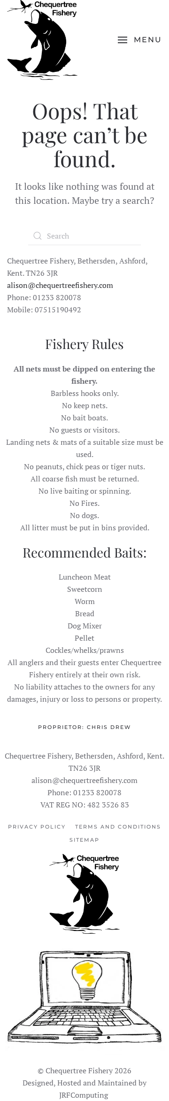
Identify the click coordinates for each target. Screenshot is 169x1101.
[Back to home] (42, 40)
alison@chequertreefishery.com (60, 285)
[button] (140, 40)
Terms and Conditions (118, 826)
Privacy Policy (37, 826)
